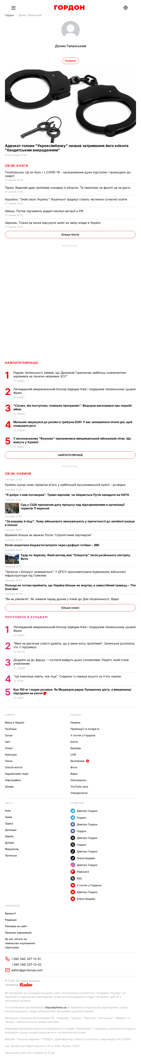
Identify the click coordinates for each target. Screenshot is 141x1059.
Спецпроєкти (79, 792)
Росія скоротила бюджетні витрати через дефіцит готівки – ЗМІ (52, 545)
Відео (74, 773)
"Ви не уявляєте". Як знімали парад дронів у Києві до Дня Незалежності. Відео (62, 599)
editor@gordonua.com (27, 970)
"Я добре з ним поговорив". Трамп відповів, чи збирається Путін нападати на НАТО (67, 495)
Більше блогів (70, 234)
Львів (8, 817)
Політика (11, 728)
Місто (8, 803)
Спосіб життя (13, 767)
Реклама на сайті (16, 926)
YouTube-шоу (79, 786)
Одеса (9, 823)
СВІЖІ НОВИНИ (18, 473)
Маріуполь (12, 849)
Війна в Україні (14, 722)
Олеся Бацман (86, 858)
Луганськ (11, 855)
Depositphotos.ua (55, 1007)
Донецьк (11, 829)
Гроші (8, 735)
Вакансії (10, 913)
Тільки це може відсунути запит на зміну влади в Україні (53, 223)
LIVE (73, 754)
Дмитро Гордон (87, 810)
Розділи (75, 714)
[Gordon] (69, 8)
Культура (11, 754)
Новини (10, 714)
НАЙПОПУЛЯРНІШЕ (21, 363)
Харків (9, 836)
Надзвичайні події (16, 773)
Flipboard (83, 871)
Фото (73, 767)
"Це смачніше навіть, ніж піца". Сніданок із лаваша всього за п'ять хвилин (68, 676)
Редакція (11, 919)
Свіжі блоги (16, 165)
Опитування (78, 780)
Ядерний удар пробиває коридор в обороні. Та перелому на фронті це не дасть (68, 187)
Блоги (74, 741)
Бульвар (75, 748)
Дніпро (9, 842)
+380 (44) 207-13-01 (26, 959)
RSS (79, 878)
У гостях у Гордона (82, 735)
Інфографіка (13, 780)
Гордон (9, 15)
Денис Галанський (29, 15)
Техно (9, 760)
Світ (7, 741)
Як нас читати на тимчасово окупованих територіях (20, 943)
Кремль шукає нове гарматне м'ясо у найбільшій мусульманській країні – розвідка (65, 485)
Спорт (9, 748)
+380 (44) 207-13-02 (26, 964)
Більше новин (70, 607)
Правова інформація (18, 932)
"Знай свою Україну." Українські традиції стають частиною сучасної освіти (66, 199)
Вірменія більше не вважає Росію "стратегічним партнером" (49, 535)
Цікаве (9, 786)
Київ (8, 810)
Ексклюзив (77, 760)
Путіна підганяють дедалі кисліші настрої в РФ (44, 211)
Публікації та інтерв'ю (84, 728)
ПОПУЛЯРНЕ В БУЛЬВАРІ (26, 617)
